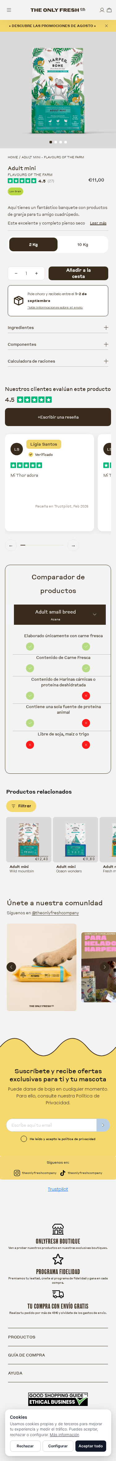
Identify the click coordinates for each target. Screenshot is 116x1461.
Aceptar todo (91, 1446)
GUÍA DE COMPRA (26, 1355)
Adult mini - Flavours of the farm (53, 157)
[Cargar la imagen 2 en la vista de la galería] (55, 142)
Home (13, 157)
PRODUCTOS (21, 1337)
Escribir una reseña (58, 417)
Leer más (98, 222)
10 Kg (82, 244)
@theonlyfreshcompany (55, 913)
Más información (64, 1434)
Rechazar (25, 1446)
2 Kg (33, 244)
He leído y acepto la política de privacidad (62, 1138)
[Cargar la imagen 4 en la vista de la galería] (65, 142)
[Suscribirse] (103, 1125)
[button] (109, 10)
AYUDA (15, 1373)
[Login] (102, 10)
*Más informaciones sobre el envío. (55, 307)
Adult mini (19, 866)
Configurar (58, 1446)
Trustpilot (58, 1189)
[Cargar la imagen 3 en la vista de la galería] (60, 142)
